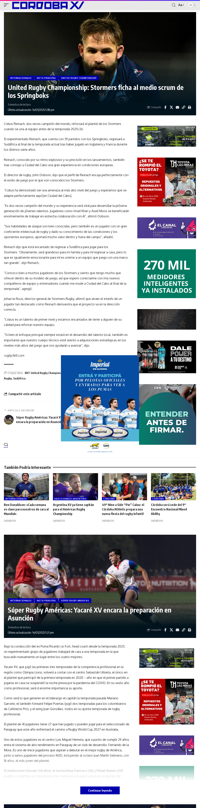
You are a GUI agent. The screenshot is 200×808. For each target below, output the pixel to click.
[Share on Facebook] (165, 107)
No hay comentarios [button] (111, 445)
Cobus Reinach (77, 373)
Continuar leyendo (100, 790)
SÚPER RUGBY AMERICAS (75, 600)
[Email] (177, 107)
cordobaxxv (95, 373)
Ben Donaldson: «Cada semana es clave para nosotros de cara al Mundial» (26, 509)
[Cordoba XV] (47, 5)
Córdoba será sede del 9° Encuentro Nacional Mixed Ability (169, 509)
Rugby (8, 378)
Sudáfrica (19, 378)
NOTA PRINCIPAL (46, 78)
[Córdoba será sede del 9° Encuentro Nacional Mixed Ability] (173, 486)
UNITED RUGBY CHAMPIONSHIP (79, 78)
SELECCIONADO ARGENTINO (70, 499)
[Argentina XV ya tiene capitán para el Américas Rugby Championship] (75, 486)
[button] (7, 5)
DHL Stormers (112, 373)
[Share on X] (171, 107)
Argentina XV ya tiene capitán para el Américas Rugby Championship (73, 509)
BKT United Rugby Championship (45, 373)
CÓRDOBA (109, 499)
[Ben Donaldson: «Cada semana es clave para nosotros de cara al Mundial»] (26, 486)
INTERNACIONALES (21, 78)
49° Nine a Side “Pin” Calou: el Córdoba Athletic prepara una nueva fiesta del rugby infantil (123, 509)
